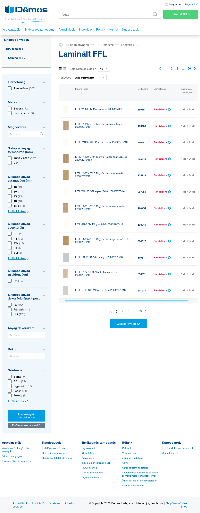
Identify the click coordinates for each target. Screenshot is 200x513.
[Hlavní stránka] (62, 44)
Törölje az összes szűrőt (26, 425)
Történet (126, 448)
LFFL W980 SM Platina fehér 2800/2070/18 (99, 109)
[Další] (195, 68)
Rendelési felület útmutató (57, 457)
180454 (142, 208)
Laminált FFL (16, 57)
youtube (18, 506)
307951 (142, 191)
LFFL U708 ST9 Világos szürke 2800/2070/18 (100, 290)
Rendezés (65, 77)
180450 (142, 126)
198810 (142, 224)
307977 (142, 290)
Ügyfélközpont (170, 452)
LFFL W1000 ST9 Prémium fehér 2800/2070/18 (101, 141)
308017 (142, 241)
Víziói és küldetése (132, 457)
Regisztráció (191, 4)
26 (189, 68)
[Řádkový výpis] (60, 69)
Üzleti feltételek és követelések (139, 480)
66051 (141, 257)
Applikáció (88, 457)
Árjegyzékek (89, 448)
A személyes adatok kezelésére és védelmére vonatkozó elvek (140, 474)
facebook (54, 503)
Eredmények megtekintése (26, 415)
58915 (141, 109)
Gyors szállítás (90, 477)
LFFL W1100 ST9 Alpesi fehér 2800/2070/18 (100, 191)
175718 (142, 175)
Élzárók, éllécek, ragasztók (17, 460)
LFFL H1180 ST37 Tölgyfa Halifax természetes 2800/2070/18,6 (101, 158)
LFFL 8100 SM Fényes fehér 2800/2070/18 (99, 224)
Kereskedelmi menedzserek (178, 448)
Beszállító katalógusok (54, 452)
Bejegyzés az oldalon (83, 68)
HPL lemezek (14, 48)
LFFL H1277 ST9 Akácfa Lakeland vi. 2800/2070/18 (96, 273)
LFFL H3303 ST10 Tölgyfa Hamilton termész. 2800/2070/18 (100, 175)
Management (129, 452)
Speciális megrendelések (96, 462)
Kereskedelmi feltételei (135, 467)
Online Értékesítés (92, 472)
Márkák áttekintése (133, 485)
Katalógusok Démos (53, 448)
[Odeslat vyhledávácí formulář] (155, 14)
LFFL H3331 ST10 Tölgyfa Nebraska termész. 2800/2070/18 (100, 208)
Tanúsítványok (90, 467)
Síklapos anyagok (16, 39)
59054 (141, 142)
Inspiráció (38, 503)
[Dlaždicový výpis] (64, 69)
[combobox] (173, 4)
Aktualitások (20, 503)
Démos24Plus (180, 14)
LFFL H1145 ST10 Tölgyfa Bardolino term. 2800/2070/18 (98, 125)
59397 (141, 274)
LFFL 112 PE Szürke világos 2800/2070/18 (99, 257)
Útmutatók (88, 452)
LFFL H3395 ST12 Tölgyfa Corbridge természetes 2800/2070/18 (102, 240)
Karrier (125, 462)
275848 (142, 158)
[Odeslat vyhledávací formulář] (41, 134)
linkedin (69, 503)
